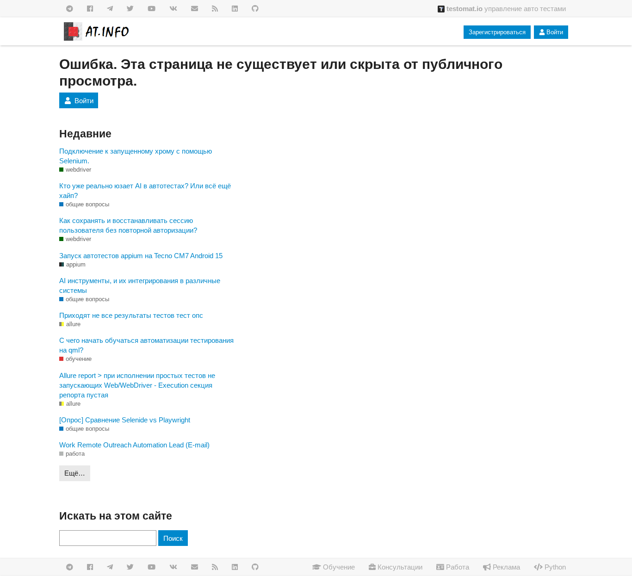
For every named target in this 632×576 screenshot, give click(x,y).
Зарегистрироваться (497, 32)
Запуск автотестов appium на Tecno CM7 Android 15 (141, 256)
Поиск (173, 538)
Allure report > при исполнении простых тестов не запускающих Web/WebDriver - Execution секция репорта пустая (137, 385)
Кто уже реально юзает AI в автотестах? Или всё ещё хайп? (145, 190)
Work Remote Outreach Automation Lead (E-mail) (134, 445)
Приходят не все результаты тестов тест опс (131, 315)
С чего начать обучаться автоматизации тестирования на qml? (146, 345)
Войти (554, 32)
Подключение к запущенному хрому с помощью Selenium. (135, 156)
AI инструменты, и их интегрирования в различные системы (139, 285)
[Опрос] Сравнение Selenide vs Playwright (124, 420)
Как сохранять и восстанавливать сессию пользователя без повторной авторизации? (128, 225)
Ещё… (74, 473)
